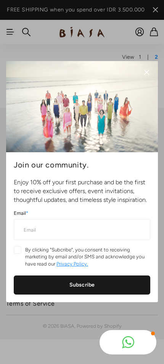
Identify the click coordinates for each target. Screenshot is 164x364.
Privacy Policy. (72, 264)
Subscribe (82, 285)
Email (21, 213)
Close (146, 72)
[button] (128, 342)
